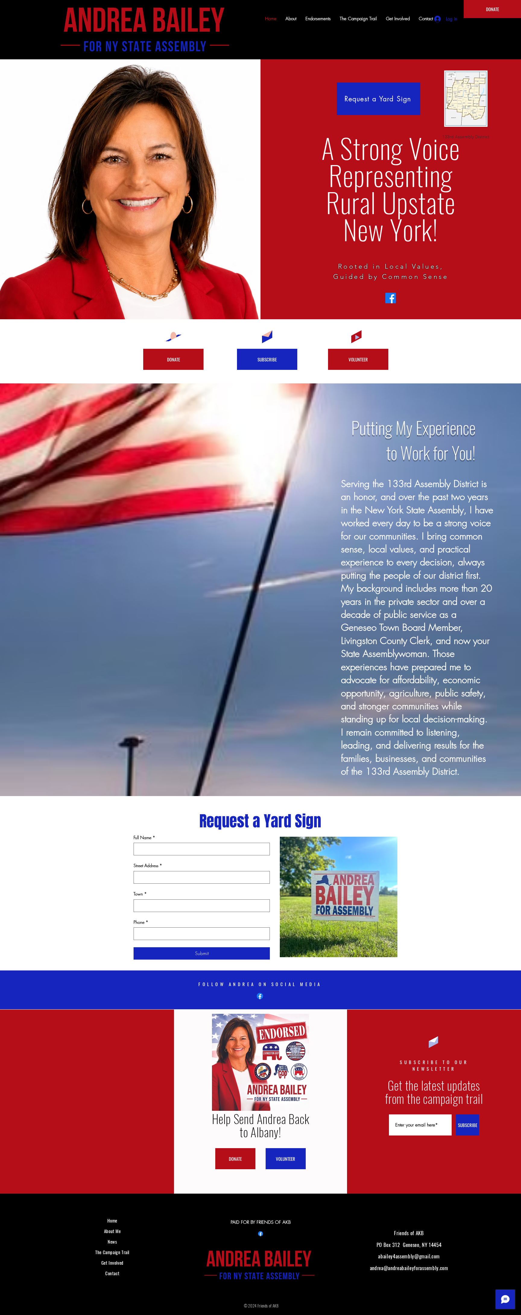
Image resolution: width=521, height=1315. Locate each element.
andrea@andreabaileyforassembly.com (409, 1268)
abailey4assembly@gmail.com (409, 1256)
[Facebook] (390, 298)
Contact (112, 1273)
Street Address (148, 865)
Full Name (144, 837)
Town (140, 894)
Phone (141, 922)
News (112, 1241)
